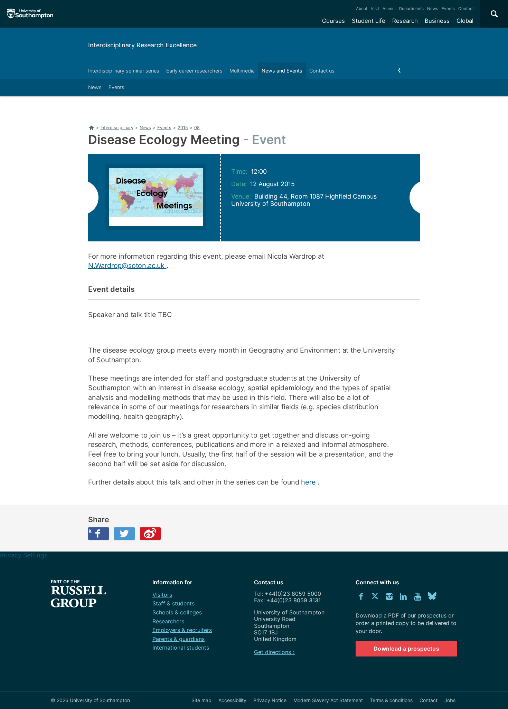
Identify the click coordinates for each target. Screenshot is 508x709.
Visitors (162, 594)
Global (465, 20)
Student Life (368, 20)
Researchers (168, 621)
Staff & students (173, 603)
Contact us (322, 71)
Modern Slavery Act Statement (328, 700)
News (432, 8)
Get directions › (274, 652)
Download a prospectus (406, 648)
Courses (333, 20)
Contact (466, 8)
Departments (411, 8)
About (361, 8)
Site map (201, 700)
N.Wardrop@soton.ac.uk (127, 265)
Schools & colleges (177, 612)
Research (405, 20)
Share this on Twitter (124, 533)
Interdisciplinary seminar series (123, 71)
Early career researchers (194, 71)
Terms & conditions (391, 700)
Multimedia (242, 71)
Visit (375, 8)
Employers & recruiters (182, 629)
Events (448, 8)
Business (437, 20)
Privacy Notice (269, 700)
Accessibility (232, 700)
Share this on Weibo (150, 533)
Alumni (389, 8)
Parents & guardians (178, 638)
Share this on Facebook (90, 530)
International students (180, 647)
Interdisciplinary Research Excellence (142, 45)
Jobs (449, 700)
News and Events (282, 71)
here (309, 482)
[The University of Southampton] (30, 14)
